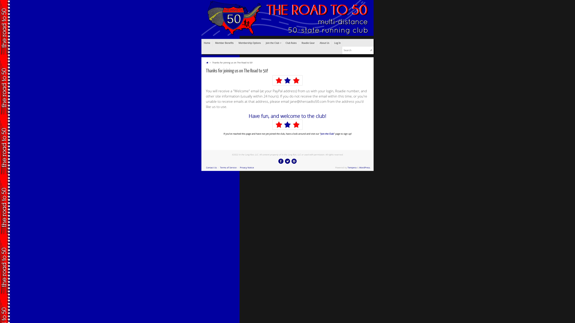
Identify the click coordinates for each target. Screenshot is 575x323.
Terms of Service (228, 167)
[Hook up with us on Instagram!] (294, 161)
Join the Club (327, 133)
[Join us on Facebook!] (280, 161)
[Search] (371, 50)
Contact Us (211, 167)
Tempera (352, 167)
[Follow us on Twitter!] (287, 161)
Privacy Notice (247, 167)
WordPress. (365, 167)
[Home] (207, 62)
